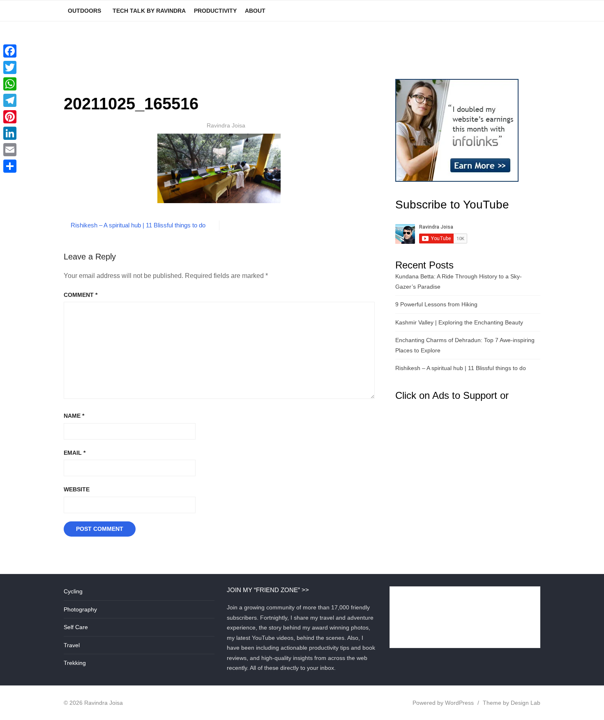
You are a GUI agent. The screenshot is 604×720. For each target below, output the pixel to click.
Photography (80, 609)
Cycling (73, 591)
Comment (80, 295)
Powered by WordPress (443, 702)
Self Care (76, 627)
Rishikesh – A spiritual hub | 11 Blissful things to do (138, 225)
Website (77, 489)
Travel (72, 645)
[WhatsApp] (10, 84)
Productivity (215, 10)
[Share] (10, 166)
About (255, 10)
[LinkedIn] (10, 133)
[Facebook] (10, 51)
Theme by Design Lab (511, 702)
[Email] (10, 149)
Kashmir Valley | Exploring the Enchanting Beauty (459, 322)
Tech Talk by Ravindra (149, 10)
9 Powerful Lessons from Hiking (436, 304)
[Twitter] (10, 67)
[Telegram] (10, 100)
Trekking (75, 663)
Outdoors (84, 10)
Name (74, 415)
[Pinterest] (10, 117)
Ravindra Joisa (226, 125)
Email (74, 452)
